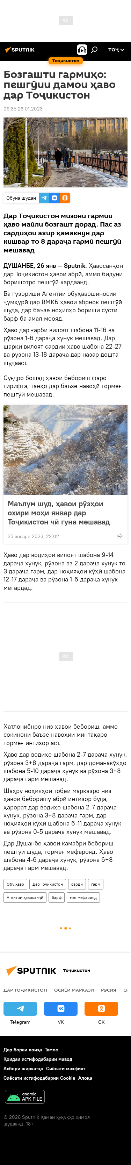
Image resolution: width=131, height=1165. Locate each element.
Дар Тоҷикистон (47, 884)
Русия (108, 990)
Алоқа (85, 1078)
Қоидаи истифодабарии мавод (37, 1059)
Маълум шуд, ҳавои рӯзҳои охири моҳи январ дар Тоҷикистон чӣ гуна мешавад (59, 512)
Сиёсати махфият (65, 1068)
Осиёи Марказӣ (74, 990)
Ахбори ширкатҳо (23, 1068)
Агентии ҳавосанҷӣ (25, 897)
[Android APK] (25, 1098)
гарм (95, 884)
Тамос (51, 1049)
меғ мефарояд (83, 897)
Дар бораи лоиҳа (22, 1049)
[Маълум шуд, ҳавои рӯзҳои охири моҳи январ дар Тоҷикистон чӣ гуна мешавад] (65, 450)
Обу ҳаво (15, 884)
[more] (119, 536)
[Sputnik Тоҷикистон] (20, 52)
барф (56, 897)
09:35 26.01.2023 (23, 109)
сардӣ (77, 884)
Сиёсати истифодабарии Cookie (39, 1078)
